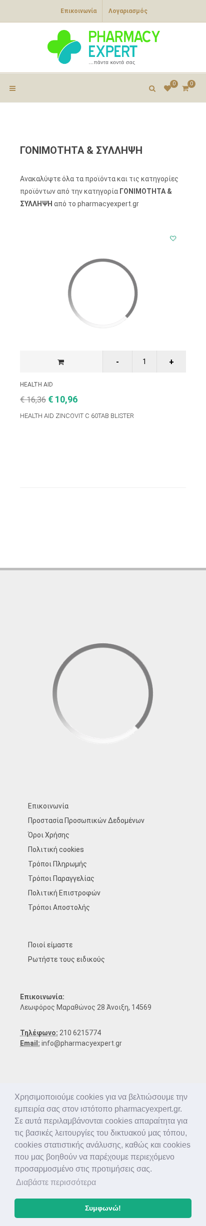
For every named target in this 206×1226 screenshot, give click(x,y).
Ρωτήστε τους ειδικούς (66, 959)
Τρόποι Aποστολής (59, 907)
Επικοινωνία (78, 10)
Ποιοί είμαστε (50, 945)
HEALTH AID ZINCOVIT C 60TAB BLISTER (77, 415)
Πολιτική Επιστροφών (64, 893)
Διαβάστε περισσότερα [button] (56, 1182)
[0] (185, 86)
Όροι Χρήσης (49, 835)
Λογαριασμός (128, 10)
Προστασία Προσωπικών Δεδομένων (86, 820)
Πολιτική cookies (56, 849)
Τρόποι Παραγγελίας (61, 878)
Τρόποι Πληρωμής (57, 864)
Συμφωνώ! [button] (103, 1208)
